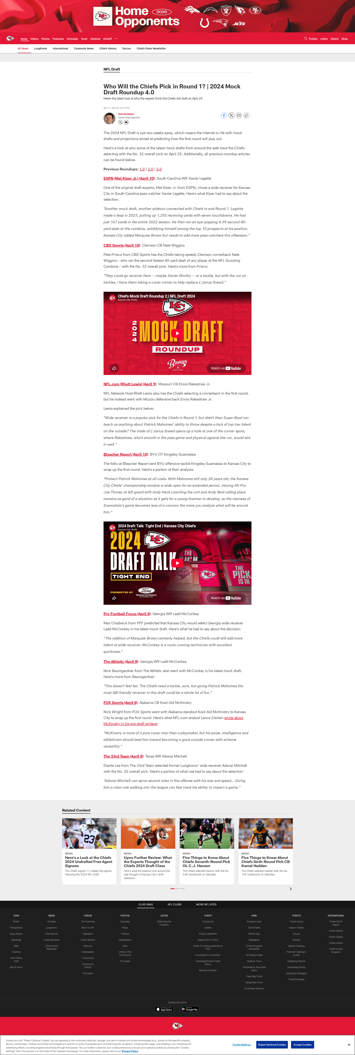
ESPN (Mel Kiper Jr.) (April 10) (129, 178)
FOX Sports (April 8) (120, 702)
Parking (296, 939)
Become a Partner (208, 970)
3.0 (159, 169)
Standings (16, 939)
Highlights (88, 933)
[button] (172, 888)
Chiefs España (336, 936)
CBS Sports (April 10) (122, 245)
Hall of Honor (16, 967)
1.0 (142, 169)
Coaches (16, 951)
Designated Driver (254, 982)
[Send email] (239, 117)
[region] (177, 1045)
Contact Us (208, 921)
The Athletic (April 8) (121, 661)
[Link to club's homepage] (10, 38)
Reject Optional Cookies (272, 1044)
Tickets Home (296, 921)
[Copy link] (246, 115)
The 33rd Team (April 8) (123, 756)
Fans (125, 946)
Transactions (16, 927)
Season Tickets (296, 927)
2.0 (150, 169)
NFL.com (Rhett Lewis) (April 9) (130, 384)
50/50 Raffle (254, 927)
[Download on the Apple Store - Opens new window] (164, 1009)
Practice (125, 933)
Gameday (125, 921)
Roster (16, 921)
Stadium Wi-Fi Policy (207, 939)
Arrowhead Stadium (254, 988)
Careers (208, 927)
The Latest (88, 973)
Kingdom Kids (254, 921)
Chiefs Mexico (336, 930)
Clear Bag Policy (254, 976)
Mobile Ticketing (296, 946)
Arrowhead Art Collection (207, 955)
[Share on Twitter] (231, 117)
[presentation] (291, 889)
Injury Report (16, 933)
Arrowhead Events (296, 967)
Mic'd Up (88, 946)
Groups (296, 933)
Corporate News (52, 939)
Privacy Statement (208, 933)
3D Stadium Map (254, 955)
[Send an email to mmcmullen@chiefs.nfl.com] (126, 122)
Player (125, 927)
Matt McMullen (126, 114)
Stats (16, 946)
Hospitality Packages (296, 973)
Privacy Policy (130, 1051)
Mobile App (254, 933)
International (51, 933)
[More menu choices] (116, 38)
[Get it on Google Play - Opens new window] (189, 1010)
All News (51, 921)
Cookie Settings (242, 1044)
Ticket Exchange (296, 979)
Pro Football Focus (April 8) (127, 613)
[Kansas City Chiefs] (177, 1026)
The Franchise (88, 921)
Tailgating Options (296, 961)
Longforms (51, 927)
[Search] (305, 38)
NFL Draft (112, 69)
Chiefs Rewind (88, 939)
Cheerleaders (87, 951)
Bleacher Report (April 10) (126, 454)
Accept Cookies (303, 1044)
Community (88, 958)
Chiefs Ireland (336, 943)
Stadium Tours (254, 961)
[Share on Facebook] (224, 117)
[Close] (349, 1045)
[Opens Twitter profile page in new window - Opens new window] (120, 122)
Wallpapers (254, 939)
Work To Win (88, 927)
